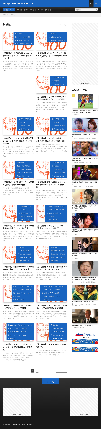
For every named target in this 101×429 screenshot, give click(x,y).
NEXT (61, 370)
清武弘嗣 (88, 162)
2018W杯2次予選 (59, 77)
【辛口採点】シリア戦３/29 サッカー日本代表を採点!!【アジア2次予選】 (51, 98)
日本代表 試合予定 (24, 166)
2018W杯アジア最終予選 (24, 44)
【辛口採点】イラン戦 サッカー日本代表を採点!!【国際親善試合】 (18, 183)
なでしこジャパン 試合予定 (57, 206)
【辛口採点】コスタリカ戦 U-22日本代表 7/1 (51, 345)
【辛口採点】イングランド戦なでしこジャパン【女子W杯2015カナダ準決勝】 (18, 347)
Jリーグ (76, 282)
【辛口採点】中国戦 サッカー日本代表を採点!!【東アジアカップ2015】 (18, 268)
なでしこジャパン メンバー (57, 213)
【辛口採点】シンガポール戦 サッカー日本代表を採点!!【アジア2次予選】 (51, 139)
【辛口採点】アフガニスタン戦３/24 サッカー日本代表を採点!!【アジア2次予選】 (18, 141)
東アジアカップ (53, 220)
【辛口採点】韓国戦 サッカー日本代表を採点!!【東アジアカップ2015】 (51, 268)
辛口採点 (19, 33)
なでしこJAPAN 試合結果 (56, 209)
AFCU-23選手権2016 (59, 338)
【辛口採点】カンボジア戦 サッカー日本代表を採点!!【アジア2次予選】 (18, 226)
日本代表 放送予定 (59, 257)
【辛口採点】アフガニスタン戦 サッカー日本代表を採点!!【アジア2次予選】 (51, 184)
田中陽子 (76, 210)
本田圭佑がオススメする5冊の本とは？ (83, 325)
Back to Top (50, 382)
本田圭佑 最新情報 (79, 327)
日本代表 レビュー (23, 40)
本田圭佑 (33, 10)
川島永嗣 (94, 138)
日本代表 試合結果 (26, 125)
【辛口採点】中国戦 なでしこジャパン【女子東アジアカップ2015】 (51, 226)
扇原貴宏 (93, 282)
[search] (96, 9)
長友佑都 (19, 10)
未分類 (78, 305)
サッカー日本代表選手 (23, 37)
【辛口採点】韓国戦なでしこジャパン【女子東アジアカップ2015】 (18, 306)
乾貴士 (26, 10)
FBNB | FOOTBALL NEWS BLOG (24, 424)
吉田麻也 (48, 10)
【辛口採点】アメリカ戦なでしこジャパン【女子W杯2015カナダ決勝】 (51, 306)
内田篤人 (40, 10)
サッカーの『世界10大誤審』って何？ (83, 301)
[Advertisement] (18, 94)
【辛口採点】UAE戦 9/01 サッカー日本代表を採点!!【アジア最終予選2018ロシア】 (51, 55)
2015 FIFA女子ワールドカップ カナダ (54, 286)
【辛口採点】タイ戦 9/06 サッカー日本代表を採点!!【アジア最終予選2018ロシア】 (18, 55)
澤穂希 (91, 186)
